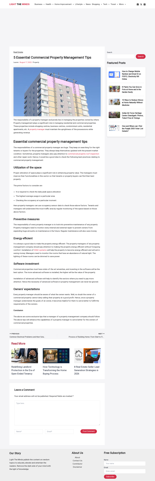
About (77, 457)
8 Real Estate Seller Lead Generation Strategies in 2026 (86, 370)
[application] (43, 4)
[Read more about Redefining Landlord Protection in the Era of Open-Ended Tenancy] (24, 355)
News (88, 4)
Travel (113, 4)
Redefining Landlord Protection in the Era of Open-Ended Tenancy (23, 370)
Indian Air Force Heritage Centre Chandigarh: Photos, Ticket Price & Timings (132, 115)
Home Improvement (63, 4)
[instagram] (145, 4)
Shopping (96, 4)
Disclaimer (77, 467)
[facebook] (138, 4)
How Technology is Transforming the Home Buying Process (55, 370)
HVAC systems (40, 250)
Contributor (77, 464)
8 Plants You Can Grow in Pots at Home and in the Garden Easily (132, 89)
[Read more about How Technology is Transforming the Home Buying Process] (56, 355)
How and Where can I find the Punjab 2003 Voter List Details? (132, 128)
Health (48, 4)
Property (36, 62)
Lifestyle (78, 4)
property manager (37, 129)
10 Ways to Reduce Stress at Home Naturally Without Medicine (132, 102)
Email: (106, 467)
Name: (106, 460)
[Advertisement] (77, 25)
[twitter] (141, 4)
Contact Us (77, 460)
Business (38, 4)
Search (109, 52)
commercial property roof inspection (83, 154)
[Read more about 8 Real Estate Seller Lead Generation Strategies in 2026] (87, 355)
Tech (105, 4)
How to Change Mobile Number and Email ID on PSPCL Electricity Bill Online (131, 75)
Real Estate (18, 52)
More (121, 4)
